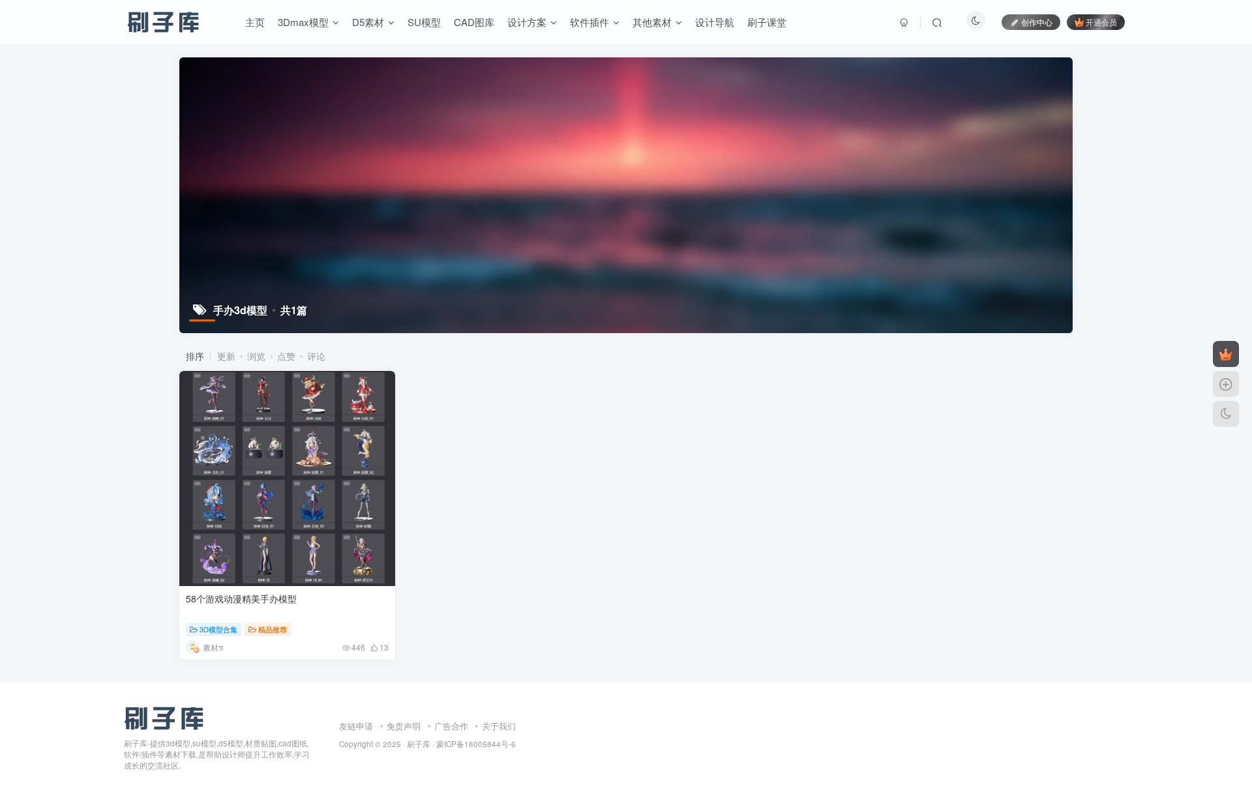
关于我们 (499, 726)
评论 (316, 355)
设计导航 (714, 22)
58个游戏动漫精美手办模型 (241, 598)
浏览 (256, 355)
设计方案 (526, 22)
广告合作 (451, 726)
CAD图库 (474, 22)
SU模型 (424, 22)
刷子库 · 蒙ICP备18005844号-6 (461, 744)
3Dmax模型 (303, 22)
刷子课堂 (766, 22)
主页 (255, 22)
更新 (226, 355)
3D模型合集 (218, 629)
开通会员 (1101, 21)
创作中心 (1036, 21)
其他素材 (652, 22)
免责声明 (404, 726)
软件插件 (589, 22)
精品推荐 (272, 629)
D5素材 (368, 22)
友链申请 (356, 726)
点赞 (286, 355)
